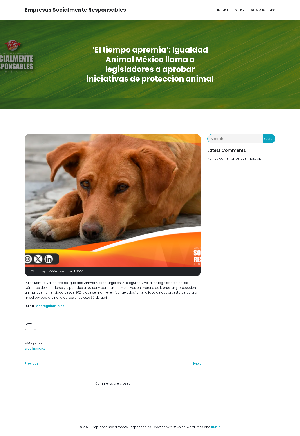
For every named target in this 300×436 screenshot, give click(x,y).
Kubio (215, 427)
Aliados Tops (263, 9)
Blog (239, 9)
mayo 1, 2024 (74, 271)
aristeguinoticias (50, 306)
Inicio (222, 9)
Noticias (39, 349)
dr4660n (52, 271)
